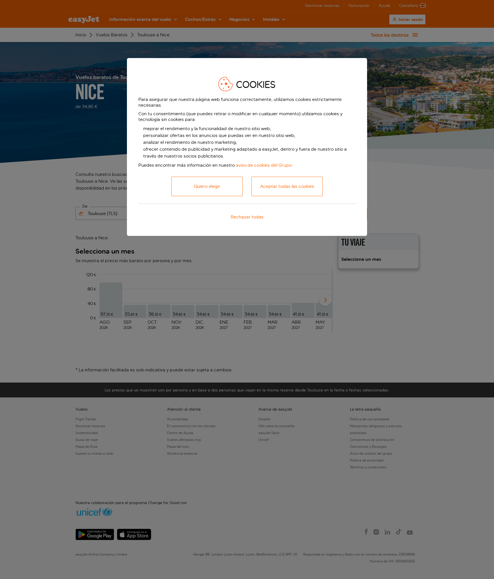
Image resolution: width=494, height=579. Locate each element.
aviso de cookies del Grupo (264, 165)
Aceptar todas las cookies (287, 186)
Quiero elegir (207, 186)
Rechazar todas (247, 217)
